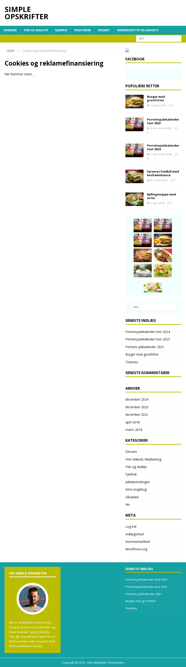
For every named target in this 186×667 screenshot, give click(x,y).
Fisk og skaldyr (36, 30)
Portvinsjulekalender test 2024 (163, 147)
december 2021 (136, 414)
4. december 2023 (161, 128)
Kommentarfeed (137, 541)
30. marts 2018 (158, 180)
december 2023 (136, 407)
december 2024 (136, 399)
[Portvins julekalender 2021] (143, 240)
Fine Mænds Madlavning (143, 459)
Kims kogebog (136, 489)
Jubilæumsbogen (137, 482)
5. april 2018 (157, 203)
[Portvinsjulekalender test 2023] (134, 124)
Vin (127, 504)
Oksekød (10, 30)
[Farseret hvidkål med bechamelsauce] (134, 176)
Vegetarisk (82, 30)
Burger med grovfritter (156, 98)
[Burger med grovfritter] (134, 101)
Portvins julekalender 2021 (144, 347)
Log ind (130, 526)
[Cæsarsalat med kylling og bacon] (163, 270)
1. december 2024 (161, 154)
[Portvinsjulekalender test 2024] (134, 150)
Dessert (104, 30)
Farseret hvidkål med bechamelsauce (163, 173)
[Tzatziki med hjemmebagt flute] (143, 270)
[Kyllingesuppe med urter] (134, 199)
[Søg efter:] (158, 38)
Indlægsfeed (134, 534)
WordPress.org (136, 549)
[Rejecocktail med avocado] (153, 285)
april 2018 (132, 422)
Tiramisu (131, 362)
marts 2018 (133, 429)
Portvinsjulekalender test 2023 (163, 121)
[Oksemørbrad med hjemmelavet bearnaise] (163, 255)
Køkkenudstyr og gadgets (137, 30)
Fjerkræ (61, 30)
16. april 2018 (158, 105)
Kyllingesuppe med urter (161, 196)
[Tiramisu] (143, 255)
